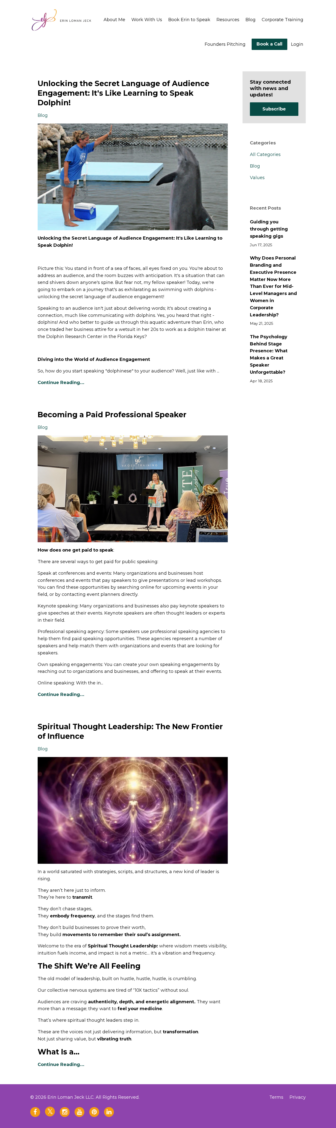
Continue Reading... (61, 382)
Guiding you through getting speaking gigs (269, 229)
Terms (276, 1097)
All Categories (265, 154)
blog (43, 115)
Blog (250, 19)
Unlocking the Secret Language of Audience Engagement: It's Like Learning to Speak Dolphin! (123, 93)
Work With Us (146, 19)
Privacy (298, 1097)
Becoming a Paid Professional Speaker (112, 414)
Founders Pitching (225, 44)
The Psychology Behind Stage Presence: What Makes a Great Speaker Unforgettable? (269, 354)
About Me (114, 19)
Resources (227, 19)
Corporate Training (282, 19)
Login (297, 44)
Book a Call (269, 44)
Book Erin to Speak (189, 19)
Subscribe (274, 109)
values (257, 177)
